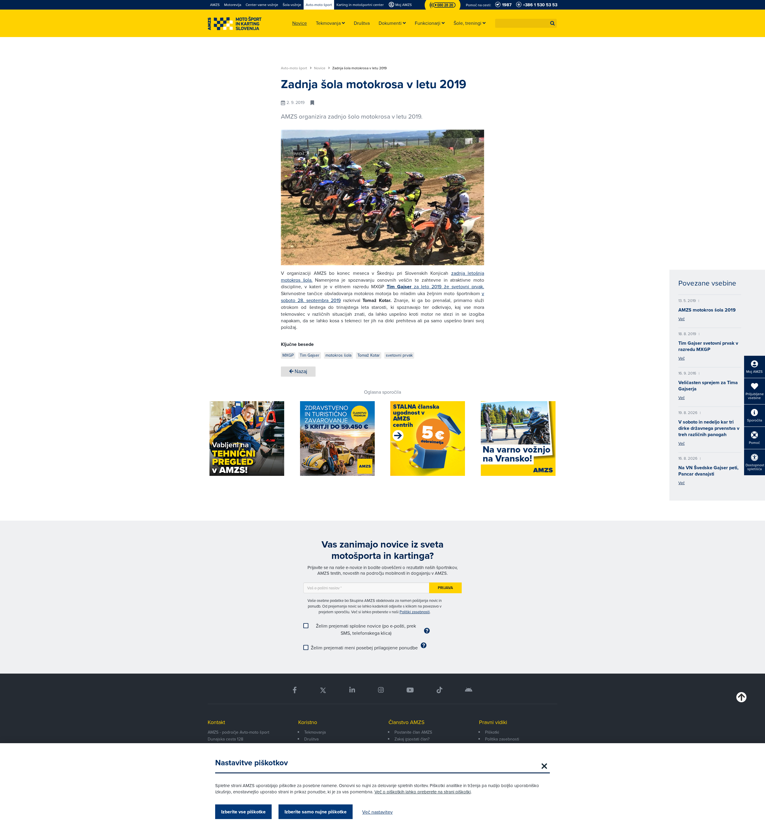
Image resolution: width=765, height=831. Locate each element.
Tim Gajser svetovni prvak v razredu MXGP (708, 346)
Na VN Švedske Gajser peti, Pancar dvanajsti (708, 470)
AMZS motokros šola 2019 (707, 309)
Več (681, 318)
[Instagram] (380, 690)
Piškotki (492, 732)
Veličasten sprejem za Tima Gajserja (708, 385)
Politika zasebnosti (502, 739)
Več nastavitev (377, 812)
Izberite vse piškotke (243, 811)
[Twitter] (323, 690)
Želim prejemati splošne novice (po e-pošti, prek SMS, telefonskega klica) (366, 629)
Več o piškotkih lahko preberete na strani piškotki (422, 792)
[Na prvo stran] (234, 23)
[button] (552, 23)
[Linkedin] (352, 690)
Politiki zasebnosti (415, 611)
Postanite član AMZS (413, 732)
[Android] (469, 690)
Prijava (445, 588)
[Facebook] (294, 690)
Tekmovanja (315, 732)
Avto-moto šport (294, 68)
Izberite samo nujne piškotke (315, 811)
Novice (320, 68)
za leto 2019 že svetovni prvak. (435, 286)
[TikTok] (439, 690)
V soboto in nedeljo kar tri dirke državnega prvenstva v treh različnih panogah (708, 428)
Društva (311, 739)
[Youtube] (410, 690)
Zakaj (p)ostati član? (411, 739)
